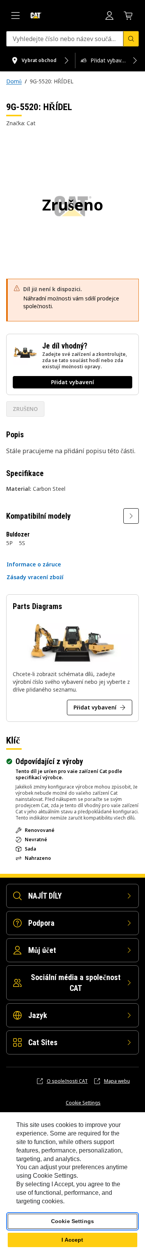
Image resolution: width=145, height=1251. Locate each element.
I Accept (72, 1240)
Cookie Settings (83, 1103)
